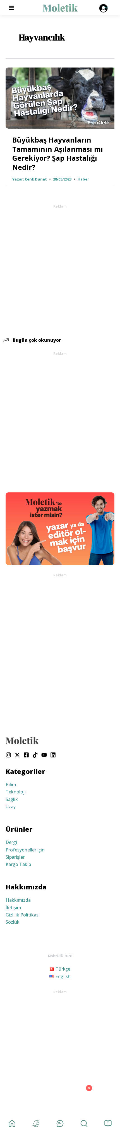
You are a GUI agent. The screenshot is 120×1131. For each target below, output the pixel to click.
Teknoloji (16, 792)
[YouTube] (44, 755)
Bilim (11, 784)
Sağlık (12, 799)
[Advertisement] (60, 269)
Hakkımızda (18, 900)
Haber (83, 179)
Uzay (11, 806)
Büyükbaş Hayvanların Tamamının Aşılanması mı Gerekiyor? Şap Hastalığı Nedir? (57, 153)
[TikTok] (35, 755)
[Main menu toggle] (11, 7)
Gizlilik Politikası (23, 915)
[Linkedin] (53, 755)
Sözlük (13, 922)
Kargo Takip (18, 864)
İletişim (13, 907)
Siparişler (15, 857)
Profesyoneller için (25, 850)
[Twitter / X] (17, 755)
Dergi (11, 842)
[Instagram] (8, 755)
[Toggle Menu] (104, 8)
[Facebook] (26, 755)
